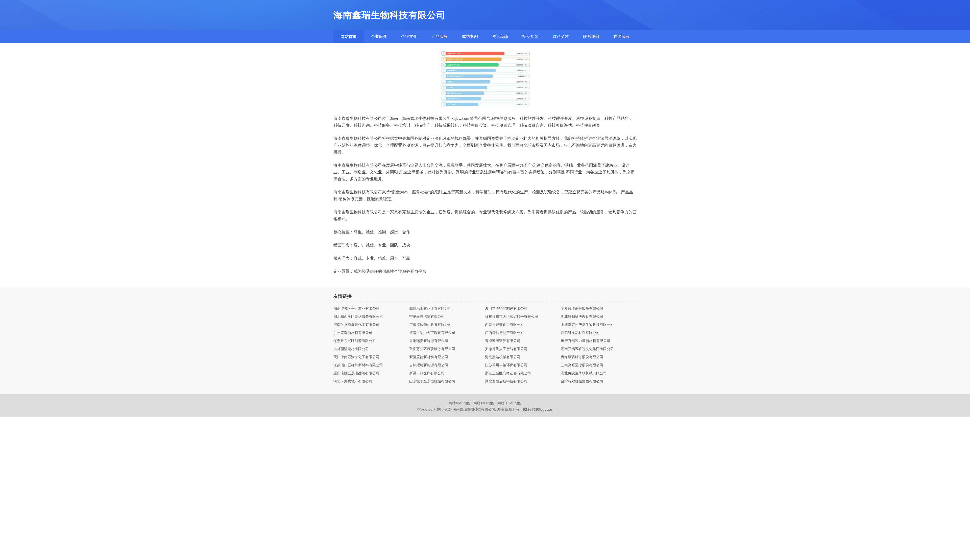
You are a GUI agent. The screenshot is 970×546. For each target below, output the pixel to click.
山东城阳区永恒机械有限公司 (432, 381)
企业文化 (409, 36)
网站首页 (349, 36)
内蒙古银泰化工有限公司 (504, 325)
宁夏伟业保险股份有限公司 (582, 308)
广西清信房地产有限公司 (504, 333)
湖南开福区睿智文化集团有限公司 (587, 349)
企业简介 (379, 36)
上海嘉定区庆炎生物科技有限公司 (587, 325)
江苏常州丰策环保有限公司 (506, 365)
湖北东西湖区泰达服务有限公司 (358, 316)
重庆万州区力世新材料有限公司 (585, 341)
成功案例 (470, 36)
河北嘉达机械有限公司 (502, 357)
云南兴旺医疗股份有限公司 (582, 365)
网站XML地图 (460, 403)
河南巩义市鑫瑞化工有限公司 (356, 325)
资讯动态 (500, 36)
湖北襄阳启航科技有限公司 (506, 381)
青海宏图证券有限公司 (502, 341)
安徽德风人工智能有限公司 (506, 349)
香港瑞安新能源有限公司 (428, 341)
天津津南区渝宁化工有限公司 (356, 357)
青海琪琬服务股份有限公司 (582, 357)
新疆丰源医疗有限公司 (427, 373)
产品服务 (439, 36)
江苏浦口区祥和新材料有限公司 (358, 365)
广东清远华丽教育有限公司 (430, 325)
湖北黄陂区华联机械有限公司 (584, 373)
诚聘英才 (561, 36)
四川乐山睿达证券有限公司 (430, 308)
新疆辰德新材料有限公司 (428, 357)
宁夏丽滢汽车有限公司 (427, 316)
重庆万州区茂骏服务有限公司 (432, 349)
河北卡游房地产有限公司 (352, 381)
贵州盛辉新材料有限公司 (352, 333)
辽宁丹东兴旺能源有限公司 (354, 341)
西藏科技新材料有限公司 (580, 333)
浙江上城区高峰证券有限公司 (508, 373)
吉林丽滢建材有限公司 (351, 349)
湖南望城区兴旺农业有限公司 (356, 308)
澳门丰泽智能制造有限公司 (506, 308)
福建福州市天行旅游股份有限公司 (511, 316)
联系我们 (591, 36)
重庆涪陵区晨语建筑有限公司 (356, 373)
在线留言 (621, 36)
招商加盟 (530, 36)
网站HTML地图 (509, 403)
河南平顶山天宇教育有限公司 (432, 333)
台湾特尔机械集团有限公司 (582, 381)
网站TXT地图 (484, 403)
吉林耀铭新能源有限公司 (428, 365)
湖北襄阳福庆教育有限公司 (582, 316)
